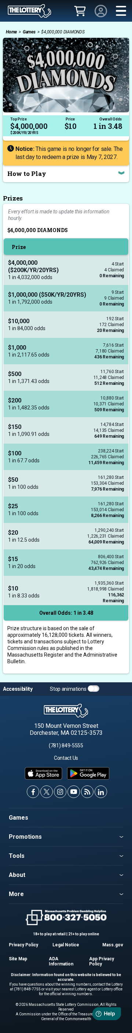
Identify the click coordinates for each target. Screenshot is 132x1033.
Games (29, 32)
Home (11, 32)
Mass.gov (112, 944)
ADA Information (61, 961)
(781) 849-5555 (66, 745)
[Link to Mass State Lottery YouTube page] (73, 791)
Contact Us (66, 758)
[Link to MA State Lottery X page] (46, 791)
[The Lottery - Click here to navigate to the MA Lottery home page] (29, 11)
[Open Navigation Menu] (121, 11)
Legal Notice (65, 944)
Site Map (18, 958)
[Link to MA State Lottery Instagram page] (60, 791)
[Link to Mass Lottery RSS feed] (87, 791)
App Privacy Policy (101, 961)
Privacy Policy (23, 944)
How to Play (26, 173)
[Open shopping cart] (80, 11)
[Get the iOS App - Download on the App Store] (43, 773)
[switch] (93, 688)
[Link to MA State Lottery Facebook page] (33, 791)
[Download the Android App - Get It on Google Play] (88, 773)
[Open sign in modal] (101, 11)
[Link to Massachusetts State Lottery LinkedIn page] (101, 791)
